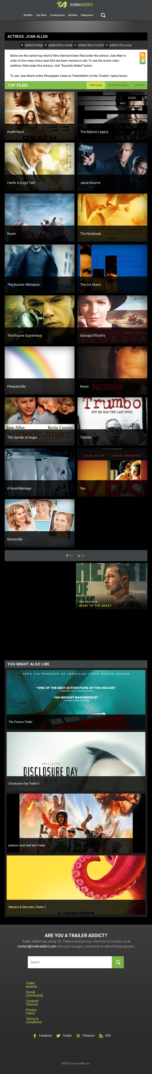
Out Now (72, 15)
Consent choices (32, 1002)
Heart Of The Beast (95, 605)
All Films (28, 15)
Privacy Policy (31, 1011)
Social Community (34, 993)
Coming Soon (57, 15)
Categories (87, 15)
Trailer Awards (31, 984)
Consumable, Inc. (80, 1063)
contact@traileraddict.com (36, 946)
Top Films (41, 15)
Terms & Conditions (34, 1020)
